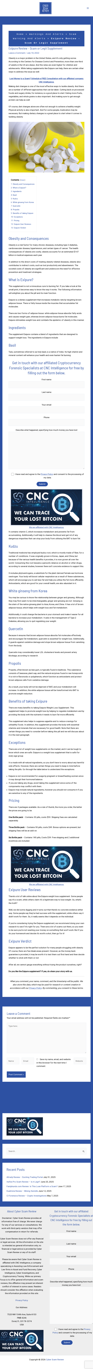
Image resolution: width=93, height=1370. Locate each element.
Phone (46, 417)
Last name (46, 392)
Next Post (84, 1002)
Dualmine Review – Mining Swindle (22, 1191)
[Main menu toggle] (88, 8)
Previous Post (10, 1002)
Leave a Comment (17, 53)
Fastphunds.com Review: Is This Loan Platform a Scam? (32, 1186)
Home (20, 34)
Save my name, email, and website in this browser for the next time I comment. (53, 1062)
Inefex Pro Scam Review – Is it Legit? (23, 1182)
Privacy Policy (47, 474)
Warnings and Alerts (46, 34)
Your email (46, 405)
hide (22, 180)
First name (46, 379)
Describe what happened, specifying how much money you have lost (46, 430)
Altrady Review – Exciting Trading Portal (25, 1177)
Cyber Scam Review (55, 1359)
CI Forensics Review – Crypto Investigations (27, 1196)
